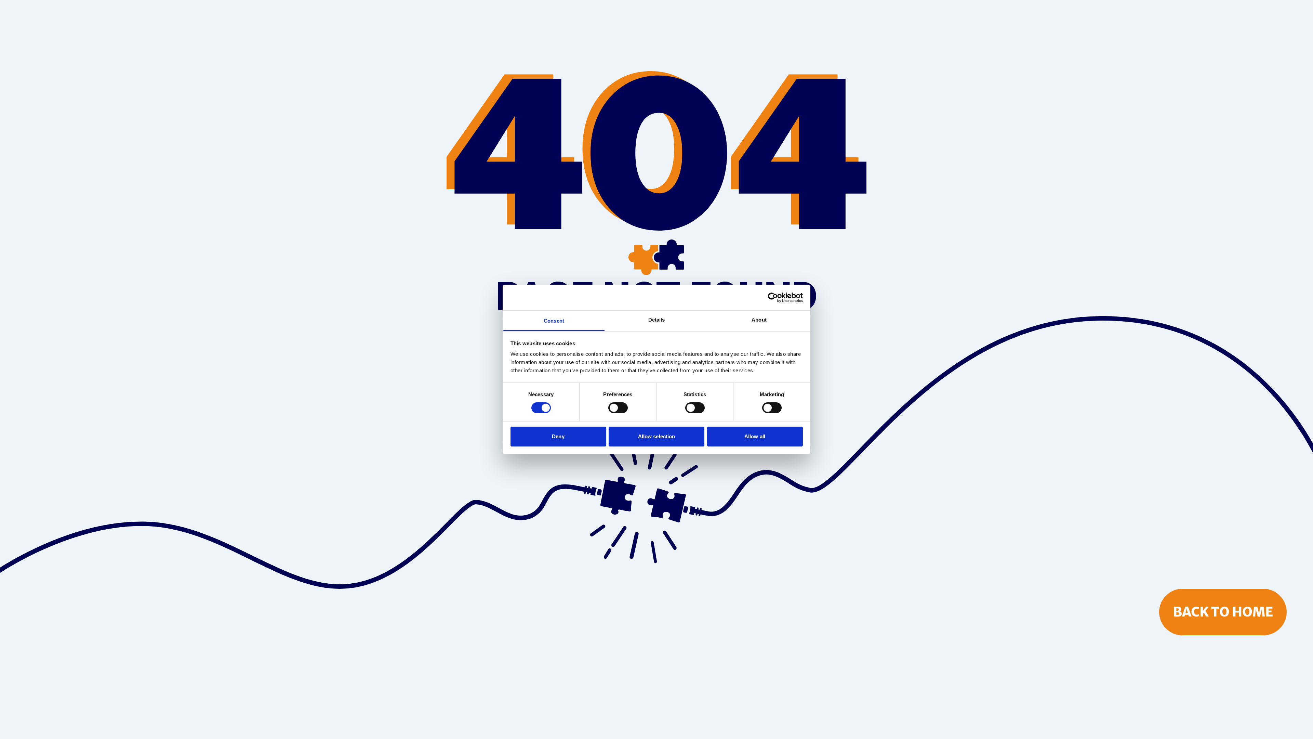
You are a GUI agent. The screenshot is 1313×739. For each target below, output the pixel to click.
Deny (558, 436)
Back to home (1223, 612)
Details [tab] (656, 320)
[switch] (618, 407)
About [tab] (759, 320)
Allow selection (656, 436)
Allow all (754, 436)
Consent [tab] (554, 321)
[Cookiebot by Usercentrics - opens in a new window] (773, 297)
